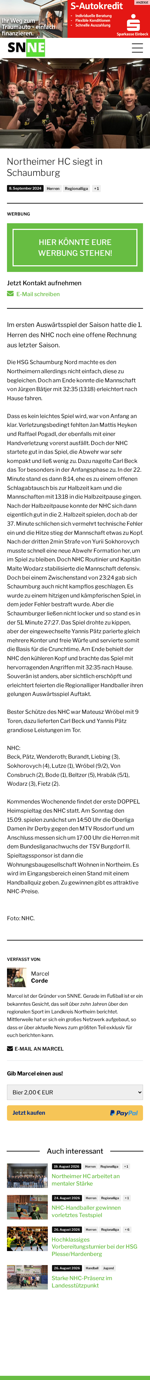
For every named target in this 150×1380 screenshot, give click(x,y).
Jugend (108, 1268)
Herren (53, 188)
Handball (92, 1268)
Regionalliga (76, 188)
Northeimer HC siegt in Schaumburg (55, 167)
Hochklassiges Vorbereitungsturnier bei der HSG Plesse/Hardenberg (94, 1247)
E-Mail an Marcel (39, 1049)
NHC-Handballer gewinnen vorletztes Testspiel (86, 1211)
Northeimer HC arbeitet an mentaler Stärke (86, 1180)
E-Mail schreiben (38, 294)
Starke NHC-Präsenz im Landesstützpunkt (82, 1282)
